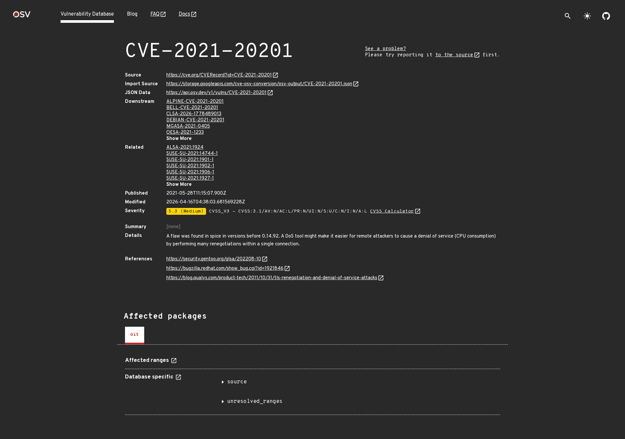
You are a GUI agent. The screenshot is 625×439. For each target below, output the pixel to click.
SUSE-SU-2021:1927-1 (190, 178)
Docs (184, 14)
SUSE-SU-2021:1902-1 (190, 166)
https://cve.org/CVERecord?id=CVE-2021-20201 (219, 75)
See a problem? (385, 49)
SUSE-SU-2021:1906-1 (190, 172)
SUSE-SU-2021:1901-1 (190, 160)
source (237, 382)
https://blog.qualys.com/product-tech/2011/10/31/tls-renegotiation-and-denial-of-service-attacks (271, 278)
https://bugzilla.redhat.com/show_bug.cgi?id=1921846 (225, 269)
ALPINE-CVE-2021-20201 (195, 102)
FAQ (155, 14)
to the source (454, 55)
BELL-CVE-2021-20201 (192, 108)
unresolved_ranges (255, 401)
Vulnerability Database (87, 14)
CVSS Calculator (392, 211)
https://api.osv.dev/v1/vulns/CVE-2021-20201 (216, 93)
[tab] (134, 335)
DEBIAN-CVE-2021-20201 (195, 120)
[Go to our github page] (606, 16)
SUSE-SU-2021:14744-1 (192, 154)
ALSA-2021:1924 (184, 147)
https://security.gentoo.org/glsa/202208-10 (213, 259)
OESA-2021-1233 (185, 133)
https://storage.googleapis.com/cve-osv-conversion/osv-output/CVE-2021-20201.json (259, 84)
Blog (132, 14)
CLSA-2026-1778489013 (193, 114)
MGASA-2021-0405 (188, 126)
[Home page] (22, 16)
